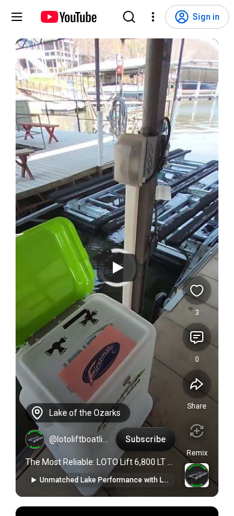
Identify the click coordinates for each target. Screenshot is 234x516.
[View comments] (196, 337)
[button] (34, 439)
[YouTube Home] (68, 17)
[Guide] (17, 17)
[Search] (129, 17)
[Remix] (196, 430)
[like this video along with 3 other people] (196, 290)
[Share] (196, 384)
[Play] (117, 267)
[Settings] (153, 17)
